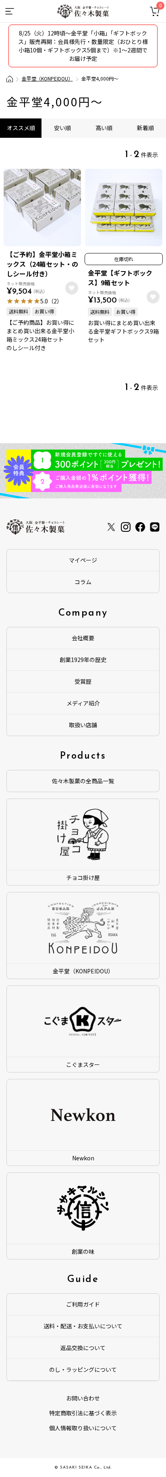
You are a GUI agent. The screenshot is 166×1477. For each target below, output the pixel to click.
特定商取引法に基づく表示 (83, 1413)
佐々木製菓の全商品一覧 (83, 781)
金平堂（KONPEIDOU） (47, 78)
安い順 (62, 128)
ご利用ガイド (83, 1304)
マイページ (83, 560)
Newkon (83, 1158)
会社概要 (83, 638)
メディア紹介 (83, 703)
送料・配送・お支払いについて (83, 1326)
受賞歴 (83, 681)
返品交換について (83, 1348)
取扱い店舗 (83, 725)
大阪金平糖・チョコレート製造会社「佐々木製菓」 (9, 79)
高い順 (103, 128)
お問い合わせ (83, 1398)
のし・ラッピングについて (83, 1369)
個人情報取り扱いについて (83, 1428)
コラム (83, 582)
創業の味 (83, 1251)
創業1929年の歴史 (83, 660)
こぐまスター (83, 1064)
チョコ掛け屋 (83, 877)
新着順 (145, 128)
